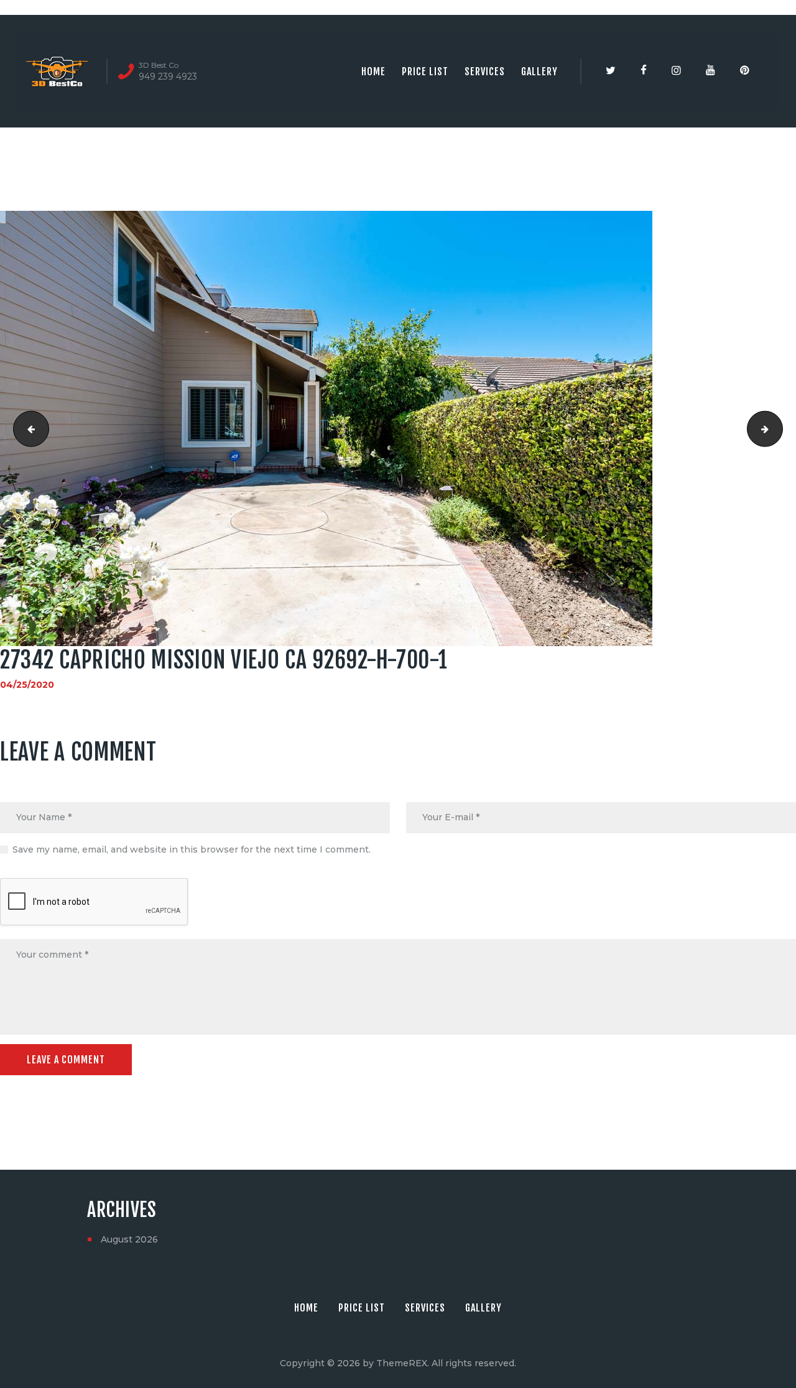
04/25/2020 (27, 684)
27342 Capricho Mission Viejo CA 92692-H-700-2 (778, 428)
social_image (27, 428)
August (129, 1239)
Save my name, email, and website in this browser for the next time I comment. (191, 849)
